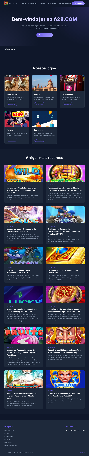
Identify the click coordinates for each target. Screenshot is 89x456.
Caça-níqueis (32, 3)
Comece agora (44, 35)
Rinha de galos (13, 3)
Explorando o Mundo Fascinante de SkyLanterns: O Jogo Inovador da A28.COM (21, 190)
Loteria (23, 3)
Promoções (52, 3)
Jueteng (43, 3)
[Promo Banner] (44, 52)
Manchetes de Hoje (65, 3)
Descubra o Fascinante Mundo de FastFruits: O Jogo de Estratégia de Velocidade (22, 352)
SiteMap (82, 452)
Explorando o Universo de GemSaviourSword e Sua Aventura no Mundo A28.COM (64, 231)
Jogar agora (11, 104)
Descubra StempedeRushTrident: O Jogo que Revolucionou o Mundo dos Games (22, 395)
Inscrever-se (78, 3)
